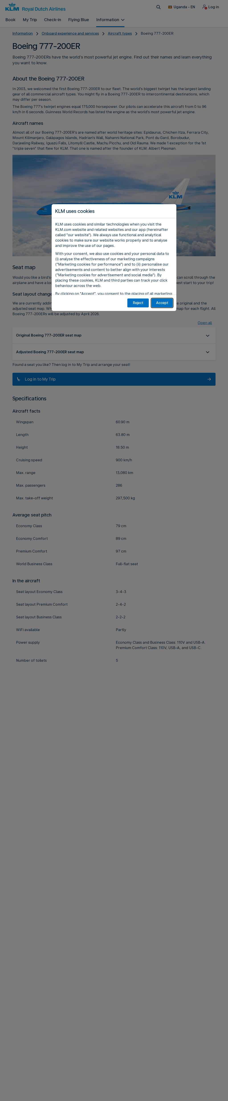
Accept (162, 303)
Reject (138, 303)
